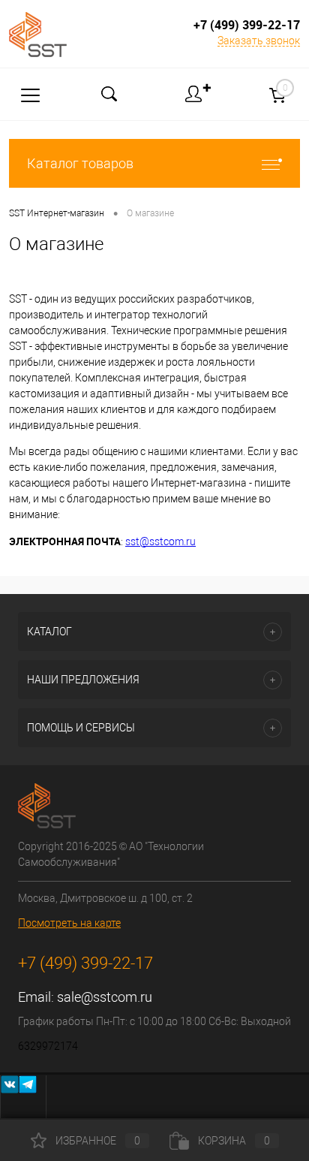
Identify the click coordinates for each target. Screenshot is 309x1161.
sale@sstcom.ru (104, 997)
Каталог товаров (80, 163)
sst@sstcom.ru (160, 541)
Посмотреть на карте (69, 923)
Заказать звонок (259, 41)
